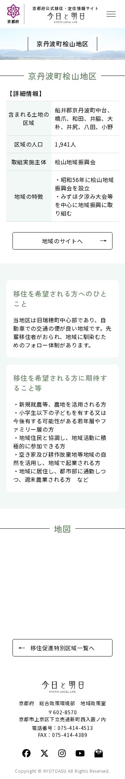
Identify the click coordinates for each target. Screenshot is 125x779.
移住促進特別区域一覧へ (63, 648)
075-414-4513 (75, 727)
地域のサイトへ (62, 241)
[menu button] (111, 14)
